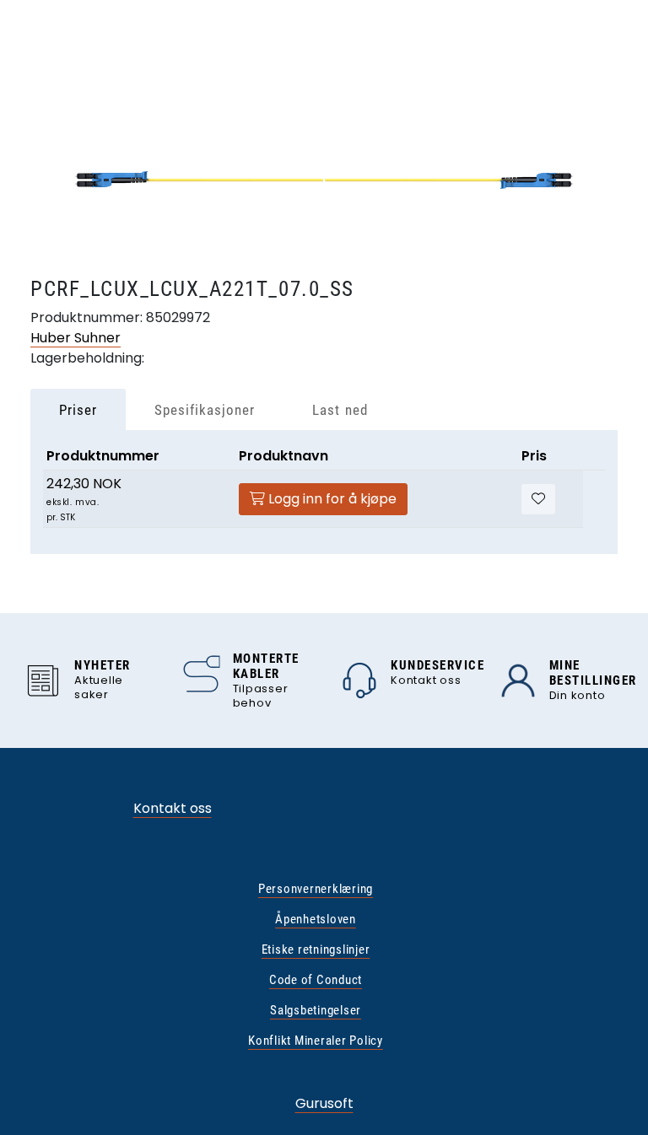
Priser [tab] (78, 409)
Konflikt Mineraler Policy (315, 1040)
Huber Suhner (75, 337)
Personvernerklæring (315, 888)
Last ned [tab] (339, 409)
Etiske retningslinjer (316, 949)
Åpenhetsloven (315, 919)
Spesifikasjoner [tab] (204, 409)
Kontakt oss (172, 808)
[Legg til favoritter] (538, 499)
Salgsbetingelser (315, 1010)
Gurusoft (324, 1103)
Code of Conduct (315, 979)
